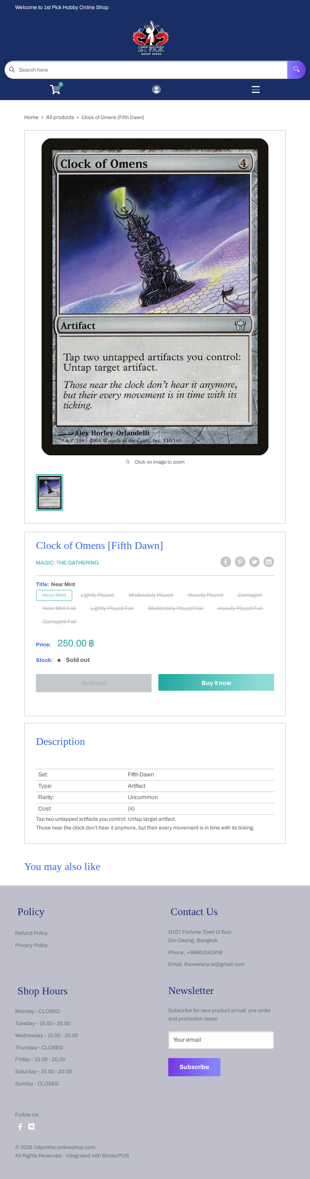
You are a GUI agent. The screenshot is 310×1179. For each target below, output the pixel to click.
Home (31, 117)
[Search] (296, 70)
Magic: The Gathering (67, 563)
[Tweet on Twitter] (254, 562)
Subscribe (194, 1067)
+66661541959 (204, 952)
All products (60, 117)
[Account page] (156, 90)
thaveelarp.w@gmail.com (214, 964)
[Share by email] (269, 562)
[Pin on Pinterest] (240, 562)
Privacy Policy (31, 945)
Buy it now (216, 683)
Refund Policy (31, 933)
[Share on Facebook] (225, 562)
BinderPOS (115, 1156)
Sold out (94, 683)
